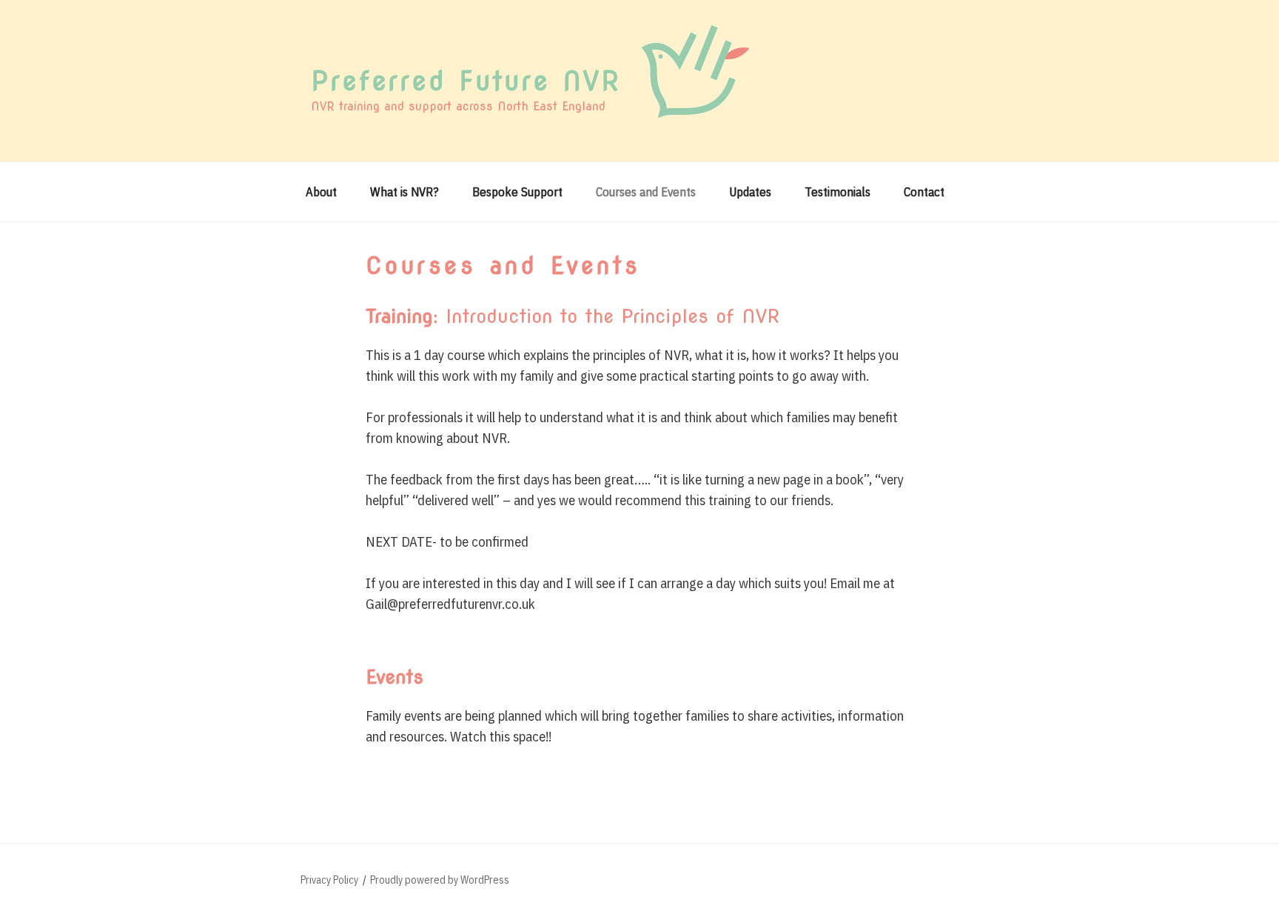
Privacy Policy (329, 880)
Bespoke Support (517, 192)
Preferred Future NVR (466, 80)
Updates (750, 192)
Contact (924, 192)
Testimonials (837, 192)
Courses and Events (646, 192)
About (321, 192)
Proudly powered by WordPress (439, 880)
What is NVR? (404, 192)
